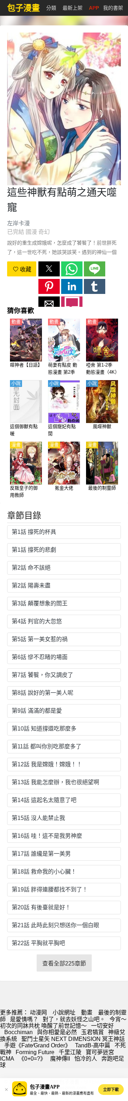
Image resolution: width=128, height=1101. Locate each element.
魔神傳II (60, 1059)
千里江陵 (70, 1052)
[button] (49, 268)
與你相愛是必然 (57, 1032)
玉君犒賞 (92, 1032)
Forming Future (35, 1052)
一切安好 (102, 1026)
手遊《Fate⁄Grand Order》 (37, 1045)
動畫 (86, 1012)
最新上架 (72, 8)
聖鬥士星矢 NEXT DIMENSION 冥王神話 (73, 1039)
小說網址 (64, 1012)
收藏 (24, 269)
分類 (51, 8)
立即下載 (111, 1089)
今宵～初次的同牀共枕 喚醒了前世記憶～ (63, 1022)
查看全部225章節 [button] (64, 963)
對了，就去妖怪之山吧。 (74, 1019)
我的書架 (113, 8)
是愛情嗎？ (24, 1019)
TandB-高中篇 (92, 1045)
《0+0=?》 (32, 1059)
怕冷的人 (85, 1059)
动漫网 (38, 1012)
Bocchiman (18, 1032)
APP (94, 8)
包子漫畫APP (45, 1087)
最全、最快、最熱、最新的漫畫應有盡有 (62, 1093)
